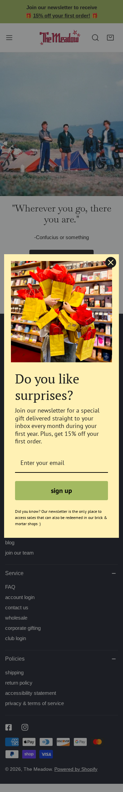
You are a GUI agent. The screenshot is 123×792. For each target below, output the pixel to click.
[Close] (110, 262)
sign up (61, 490)
